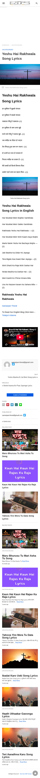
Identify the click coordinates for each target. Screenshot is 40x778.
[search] (36, 3)
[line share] (20, 404)
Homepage (5, 45)
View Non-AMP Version (26, 773)
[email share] (3, 404)
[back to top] (35, 773)
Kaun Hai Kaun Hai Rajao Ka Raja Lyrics (19, 595)
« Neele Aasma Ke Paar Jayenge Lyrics (17, 386)
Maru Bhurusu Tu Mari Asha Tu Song (19, 557)
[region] (20, 25)
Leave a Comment (20, 395)
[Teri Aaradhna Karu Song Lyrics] (20, 737)
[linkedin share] (12, 404)
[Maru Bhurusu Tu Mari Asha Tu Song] (20, 440)
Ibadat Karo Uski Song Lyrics (20, 675)
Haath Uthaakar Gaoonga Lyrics (17, 715)
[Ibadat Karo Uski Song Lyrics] (20, 658)
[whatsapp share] (16, 404)
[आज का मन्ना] (20, 3)
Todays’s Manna (9, 315)
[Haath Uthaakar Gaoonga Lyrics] (20, 696)
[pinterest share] (7, 404)
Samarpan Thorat (9, 306)
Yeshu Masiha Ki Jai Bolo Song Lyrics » (23, 377)
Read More (25, 561)
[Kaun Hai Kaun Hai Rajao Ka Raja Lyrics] (20, 471)
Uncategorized (17, 45)
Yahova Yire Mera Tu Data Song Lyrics (17, 636)
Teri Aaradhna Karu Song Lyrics (17, 755)
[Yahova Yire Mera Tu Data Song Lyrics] (20, 502)
